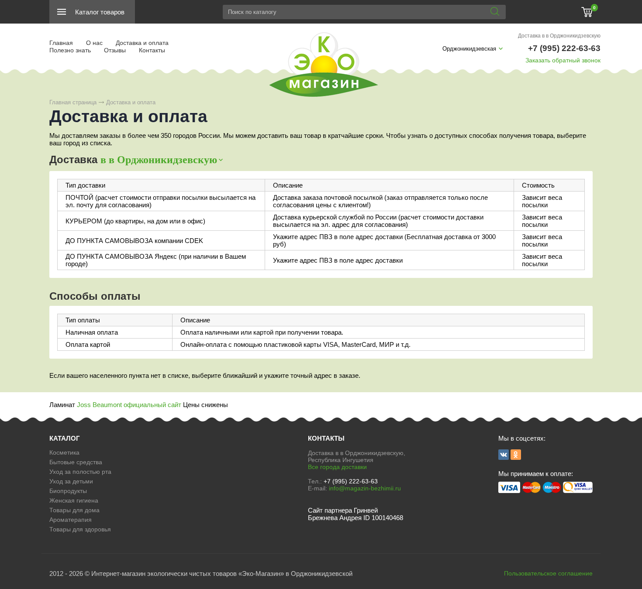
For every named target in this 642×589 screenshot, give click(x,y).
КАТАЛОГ (64, 438)
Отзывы (115, 50)
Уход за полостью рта (80, 471)
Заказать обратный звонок (563, 60)
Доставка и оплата (142, 42)
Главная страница (73, 102)
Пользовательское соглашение (548, 573)
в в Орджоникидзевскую (158, 159)
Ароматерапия (70, 519)
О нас (94, 42)
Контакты (152, 50)
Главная (61, 42)
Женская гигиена (73, 500)
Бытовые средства (75, 462)
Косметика (64, 452)
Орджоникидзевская (469, 48)
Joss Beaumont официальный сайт (129, 404)
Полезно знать (70, 50)
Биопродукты (68, 490)
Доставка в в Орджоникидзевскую (559, 36)
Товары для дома (74, 510)
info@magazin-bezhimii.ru (365, 488)
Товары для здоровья (80, 529)
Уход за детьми (71, 481)
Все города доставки (337, 466)
